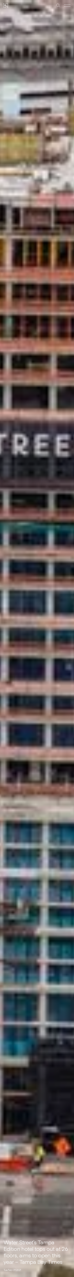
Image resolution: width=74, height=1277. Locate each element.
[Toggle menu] (67, 5)
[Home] (6, 5)
